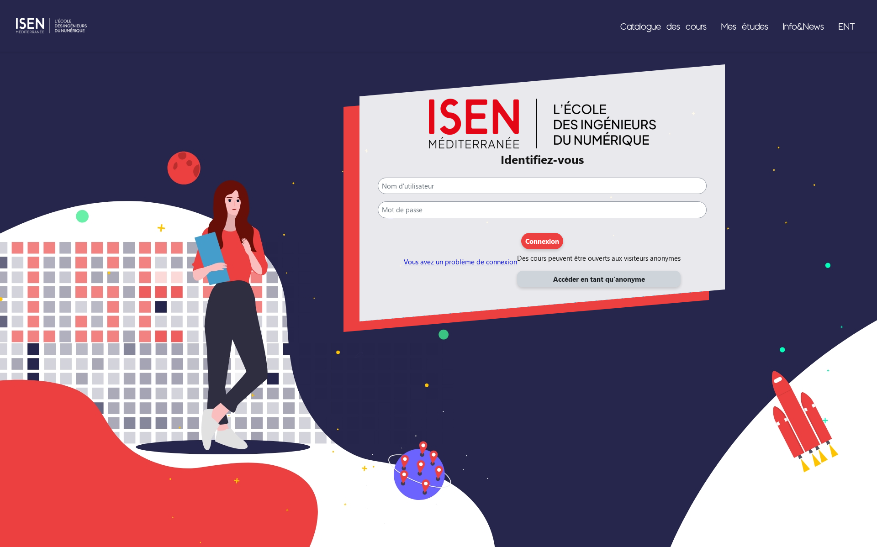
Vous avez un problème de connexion (460, 261)
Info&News (803, 26)
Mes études (744, 26)
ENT (847, 26)
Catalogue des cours (663, 26)
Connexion (542, 241)
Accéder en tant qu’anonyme (599, 279)
